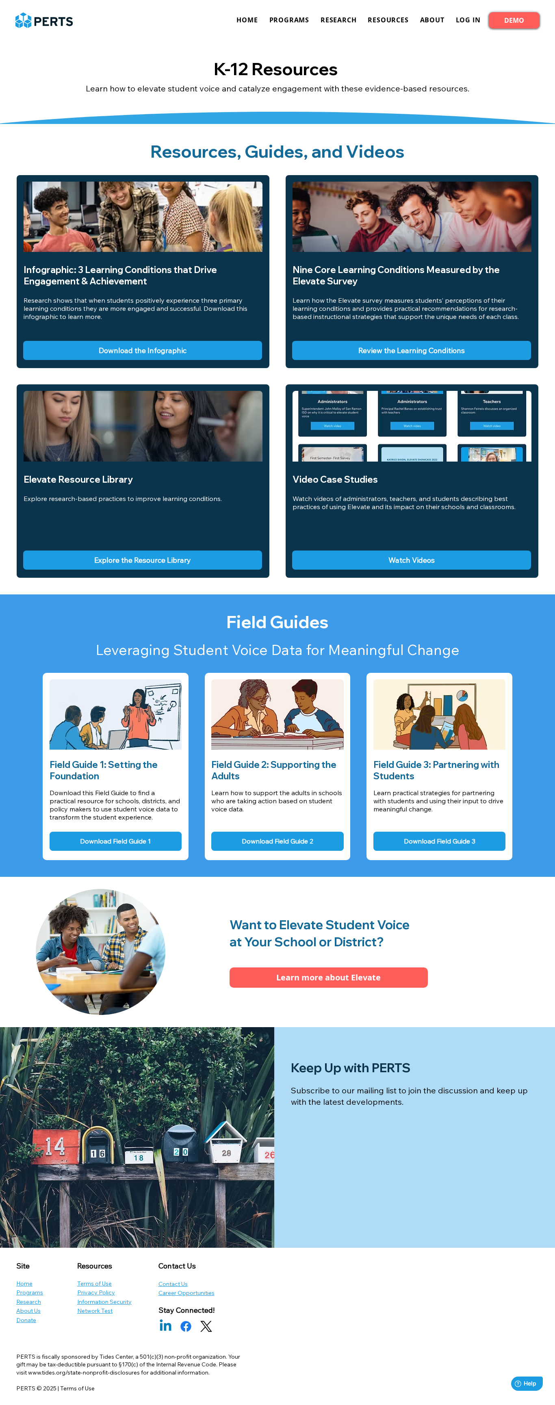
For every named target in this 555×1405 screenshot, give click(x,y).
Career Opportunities (186, 1293)
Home (24, 1283)
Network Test (95, 1310)
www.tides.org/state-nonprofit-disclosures (84, 1372)
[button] (468, 19)
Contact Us (173, 1284)
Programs (29, 1292)
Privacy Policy (96, 1292)
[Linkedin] (165, 1326)
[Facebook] (186, 1326)
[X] (206, 1326)
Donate (26, 1320)
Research (28, 1301)
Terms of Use (94, 1283)
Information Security (104, 1301)
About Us (28, 1310)
